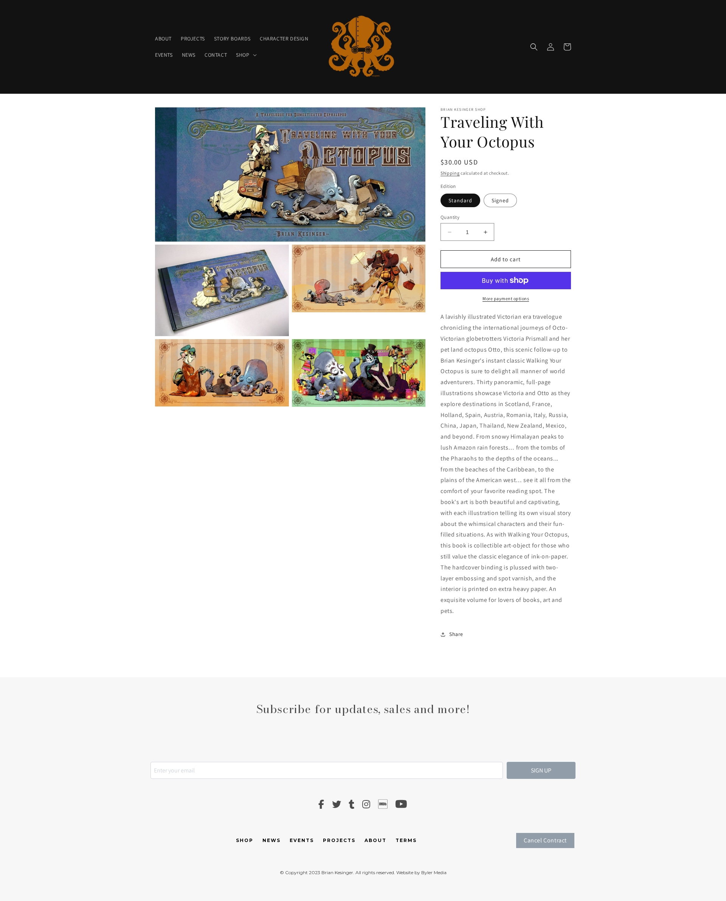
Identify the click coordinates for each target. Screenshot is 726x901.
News (271, 840)
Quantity (450, 217)
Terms (406, 840)
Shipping (450, 173)
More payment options (505, 298)
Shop (244, 840)
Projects (339, 840)
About (375, 840)
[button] (245, 55)
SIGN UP (541, 770)
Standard (460, 200)
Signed (500, 200)
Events (302, 840)
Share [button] (456, 634)
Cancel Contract (545, 840)
